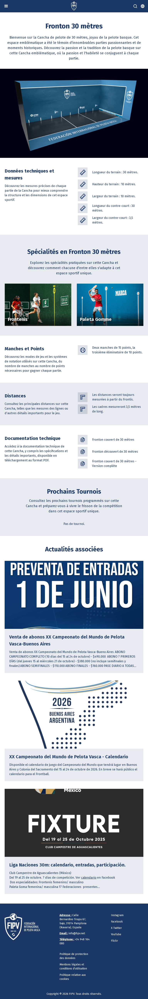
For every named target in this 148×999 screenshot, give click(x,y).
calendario (88, 877)
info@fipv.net (72, 933)
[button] (6, 6)
